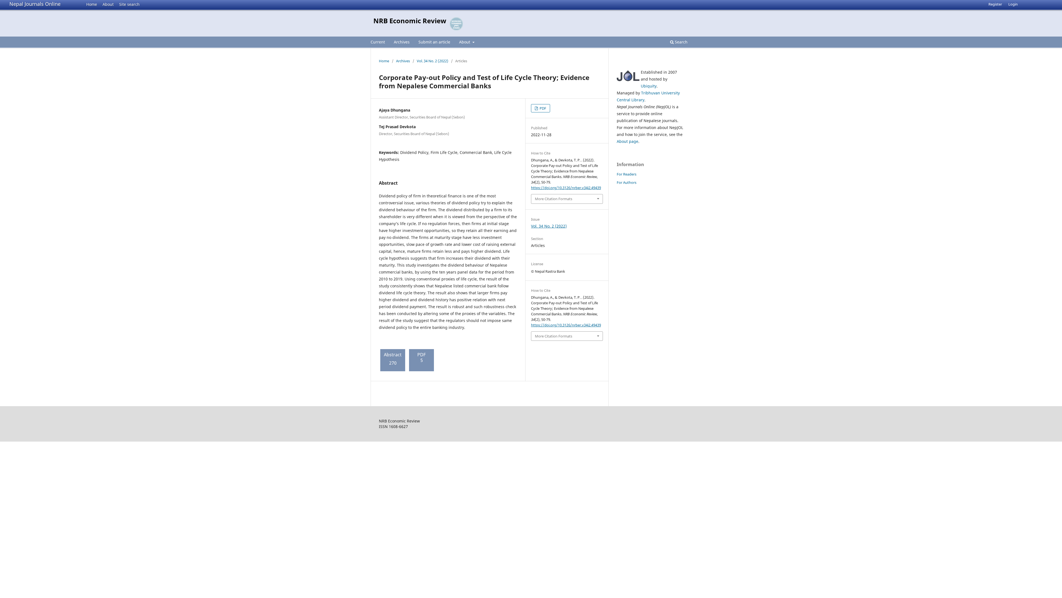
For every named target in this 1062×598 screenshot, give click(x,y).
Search (681, 42)
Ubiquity (649, 86)
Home (91, 4)
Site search (129, 4)
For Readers (626, 174)
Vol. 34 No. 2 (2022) (432, 60)
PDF (542, 108)
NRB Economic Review (409, 20)
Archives (402, 42)
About (108, 4)
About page (627, 141)
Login (1013, 4)
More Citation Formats (553, 198)
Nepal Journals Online (35, 4)
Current (378, 42)
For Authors (626, 182)
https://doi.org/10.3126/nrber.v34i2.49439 (566, 187)
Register (995, 4)
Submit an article (434, 42)
